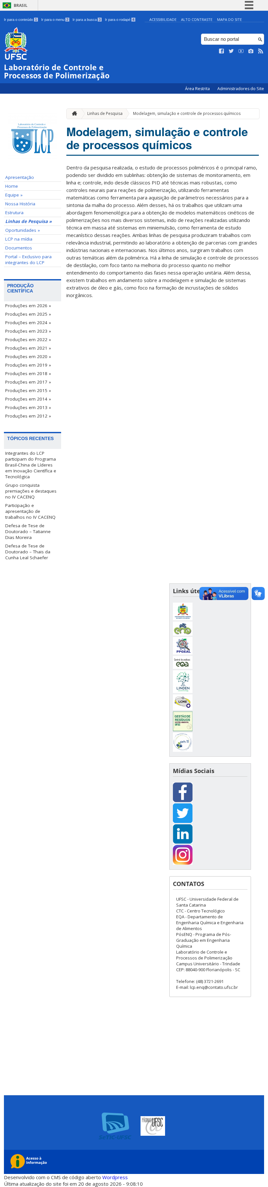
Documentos (18, 248)
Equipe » (14, 195)
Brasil (20, 5)
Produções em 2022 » (28, 339)
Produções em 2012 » (28, 416)
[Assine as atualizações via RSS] (260, 51)
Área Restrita (198, 88)
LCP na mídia (18, 239)
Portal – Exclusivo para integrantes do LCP (28, 259)
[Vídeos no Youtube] (241, 51)
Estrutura (14, 212)
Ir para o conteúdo (20, 20)
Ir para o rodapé (119, 20)
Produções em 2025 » (28, 314)
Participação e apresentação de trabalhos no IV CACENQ (30, 511)
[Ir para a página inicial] (73, 114)
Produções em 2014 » (28, 399)
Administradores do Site (240, 88)
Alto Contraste (196, 19)
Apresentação (19, 177)
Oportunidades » (22, 230)
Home (11, 186)
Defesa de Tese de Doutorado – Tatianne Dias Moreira (28, 531)
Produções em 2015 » (28, 390)
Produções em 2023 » (28, 331)
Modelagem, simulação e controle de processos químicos (187, 113)
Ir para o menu (54, 20)
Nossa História (20, 204)
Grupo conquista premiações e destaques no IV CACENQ (31, 491)
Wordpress (115, 1177)
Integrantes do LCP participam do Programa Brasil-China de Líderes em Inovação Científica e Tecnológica (30, 465)
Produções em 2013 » (28, 407)
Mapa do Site (229, 19)
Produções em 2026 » (28, 306)
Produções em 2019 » (28, 365)
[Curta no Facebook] (221, 51)
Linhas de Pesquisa (105, 113)
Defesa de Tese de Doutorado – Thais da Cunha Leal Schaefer (27, 552)
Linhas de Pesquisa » (28, 221)
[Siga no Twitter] (231, 51)
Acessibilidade (162, 19)
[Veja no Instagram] (251, 51)
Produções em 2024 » (28, 322)
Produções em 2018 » (28, 373)
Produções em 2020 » (28, 356)
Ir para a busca (87, 20)
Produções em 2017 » (28, 382)
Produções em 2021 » (28, 348)
